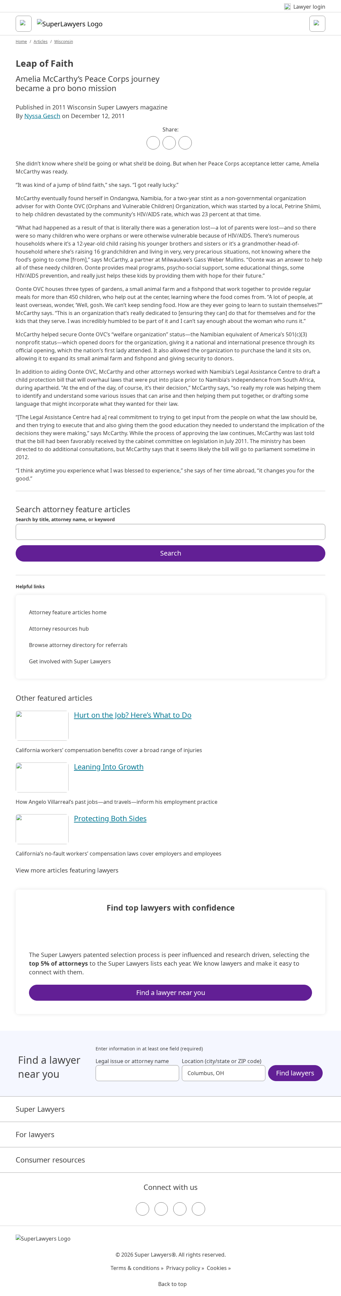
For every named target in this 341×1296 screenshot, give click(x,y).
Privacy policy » (185, 1268)
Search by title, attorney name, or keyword (65, 520)
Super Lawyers (40, 1109)
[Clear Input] (317, 532)
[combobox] (170, 532)
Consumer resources (50, 1160)
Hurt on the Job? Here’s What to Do (132, 715)
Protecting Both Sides (110, 818)
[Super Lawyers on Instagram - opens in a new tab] (161, 1209)
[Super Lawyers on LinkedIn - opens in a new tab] (198, 1209)
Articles (41, 41)
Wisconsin (63, 41)
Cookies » (219, 1268)
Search (170, 553)
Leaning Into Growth (109, 766)
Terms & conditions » (137, 1268)
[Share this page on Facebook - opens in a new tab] (153, 142)
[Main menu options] (24, 24)
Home (21, 41)
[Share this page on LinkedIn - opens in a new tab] (185, 142)
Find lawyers (295, 1072)
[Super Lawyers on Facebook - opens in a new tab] (142, 1209)
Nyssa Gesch (42, 116)
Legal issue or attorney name (132, 1061)
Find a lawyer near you (170, 992)
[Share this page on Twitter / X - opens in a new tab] (169, 142)
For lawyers (35, 1134)
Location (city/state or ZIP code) (221, 1061)
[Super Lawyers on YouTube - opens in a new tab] (179, 1209)
